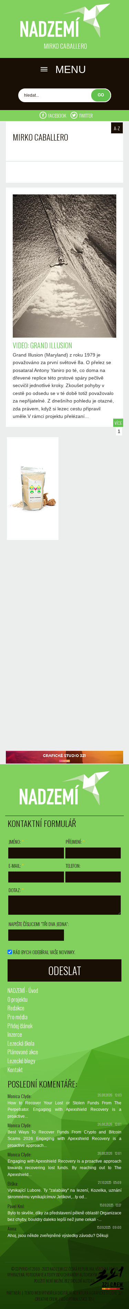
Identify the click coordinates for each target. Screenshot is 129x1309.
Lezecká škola (21, 1043)
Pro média (18, 1017)
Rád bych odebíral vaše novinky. (44, 952)
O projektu (18, 999)
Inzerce (15, 1034)
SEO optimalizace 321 (77, 1299)
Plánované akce (23, 1052)
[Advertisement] (31, 646)
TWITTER (86, 115)
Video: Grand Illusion (42, 345)
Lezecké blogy (21, 1061)
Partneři (14, 1293)
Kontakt (15, 1070)
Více (118, 423)
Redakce (16, 1008)
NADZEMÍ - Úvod (23, 990)
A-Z (117, 128)
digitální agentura (72, 1293)
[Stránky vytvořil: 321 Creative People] (106, 1280)
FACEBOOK (57, 115)
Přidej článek (20, 1026)
